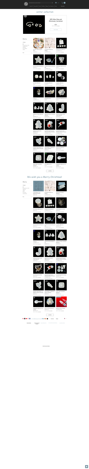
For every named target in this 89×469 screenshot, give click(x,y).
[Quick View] (38, 186)
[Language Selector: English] (65, 319)
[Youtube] (26, 318)
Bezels (24, 191)
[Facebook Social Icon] (29, 318)
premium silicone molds (26, 45)
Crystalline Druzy (25, 46)
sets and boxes (25, 193)
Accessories (24, 192)
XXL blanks (24, 47)
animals (24, 49)
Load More (50, 170)
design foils (24, 189)
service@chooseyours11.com (36, 318)
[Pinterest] (23, 318)
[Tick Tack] (24, 318)
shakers (24, 190)
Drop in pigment (25, 48)
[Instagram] (28, 318)
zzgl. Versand (39, 68)
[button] (64, 3)
